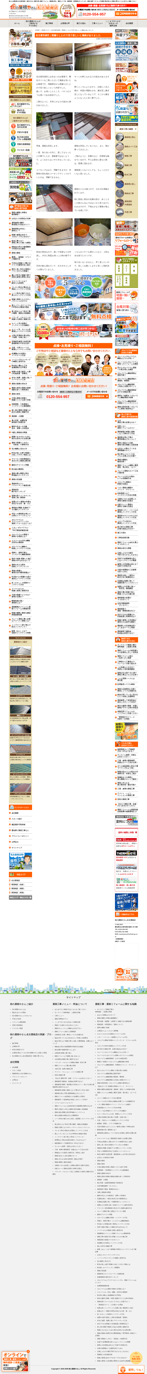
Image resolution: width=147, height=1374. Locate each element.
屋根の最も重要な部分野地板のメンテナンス (20, 474)
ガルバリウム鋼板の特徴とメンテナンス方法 (21, 547)
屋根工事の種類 (126, 129)
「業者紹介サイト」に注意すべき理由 (126, 718)
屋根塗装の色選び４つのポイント (124, 598)
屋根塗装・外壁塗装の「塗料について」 (110, 1024)
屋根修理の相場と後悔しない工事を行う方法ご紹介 (72, 1090)
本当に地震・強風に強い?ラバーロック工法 (22, 378)
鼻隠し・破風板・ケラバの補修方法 (21, 258)
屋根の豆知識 (17, 479)
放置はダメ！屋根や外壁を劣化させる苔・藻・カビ (114, 1311)
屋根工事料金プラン (61, 1019)
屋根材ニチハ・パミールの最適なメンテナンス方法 (127, 511)
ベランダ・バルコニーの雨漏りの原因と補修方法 (21, 318)
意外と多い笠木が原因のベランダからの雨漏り (21, 270)
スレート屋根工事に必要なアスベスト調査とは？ (21, 620)
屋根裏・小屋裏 (18, 416)
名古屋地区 (15, 880)
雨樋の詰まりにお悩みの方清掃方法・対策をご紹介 (127, 772)
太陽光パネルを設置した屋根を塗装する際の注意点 (72, 1165)
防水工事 (128, 175)
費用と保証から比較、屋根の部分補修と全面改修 (127, 444)
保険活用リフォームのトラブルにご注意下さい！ (113, 1301)
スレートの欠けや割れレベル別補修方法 (126, 477)
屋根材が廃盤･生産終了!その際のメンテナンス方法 (114, 1148)
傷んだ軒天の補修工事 (104, 1246)
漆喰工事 (128, 156)
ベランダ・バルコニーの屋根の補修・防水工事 (70, 1062)
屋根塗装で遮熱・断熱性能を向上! (126, 610)
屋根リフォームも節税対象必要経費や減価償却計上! (127, 810)
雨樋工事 (128, 165)
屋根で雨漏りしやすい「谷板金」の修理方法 (20, 443)
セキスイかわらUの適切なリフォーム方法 (111, 1034)
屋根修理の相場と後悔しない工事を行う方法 (126, 432)
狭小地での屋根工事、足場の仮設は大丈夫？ (112, 1049)
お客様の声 (65, 23)
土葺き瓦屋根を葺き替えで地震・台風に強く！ (21, 336)
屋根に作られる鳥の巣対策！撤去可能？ (126, 784)
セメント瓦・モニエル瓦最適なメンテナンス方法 (21, 330)
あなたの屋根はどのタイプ (106, 1015)
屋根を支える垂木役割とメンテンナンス (20, 565)
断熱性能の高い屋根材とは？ (18, 602)
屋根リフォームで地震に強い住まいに (67, 1056)
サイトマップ (17, 848)
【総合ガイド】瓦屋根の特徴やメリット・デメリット (115, 1086)
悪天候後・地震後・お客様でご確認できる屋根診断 (114, 1021)
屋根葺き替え (130, 137)
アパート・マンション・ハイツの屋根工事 (69, 1072)
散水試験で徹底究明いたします (65, 1050)
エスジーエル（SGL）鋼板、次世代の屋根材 (112, 1292)
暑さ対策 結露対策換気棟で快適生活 (19, 421)
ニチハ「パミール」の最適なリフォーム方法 (112, 1037)
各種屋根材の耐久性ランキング (107, 1277)
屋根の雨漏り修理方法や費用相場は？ (21, 571)
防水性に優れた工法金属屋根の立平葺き (19, 366)
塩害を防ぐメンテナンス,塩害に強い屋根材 (21, 496)
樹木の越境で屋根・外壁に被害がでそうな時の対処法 (127, 707)
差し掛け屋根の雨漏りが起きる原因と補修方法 (21, 411)
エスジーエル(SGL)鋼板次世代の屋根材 (21, 541)
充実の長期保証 (17, 1025)
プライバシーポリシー (20, 836)
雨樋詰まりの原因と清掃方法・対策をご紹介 (70, 1153)
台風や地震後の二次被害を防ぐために (126, 570)
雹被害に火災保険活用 (104, 1354)
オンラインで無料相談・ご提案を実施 (67, 1012)
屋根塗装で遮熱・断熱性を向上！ (108, 1189)
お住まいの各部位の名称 (21, 218)
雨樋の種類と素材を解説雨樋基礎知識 (21, 614)
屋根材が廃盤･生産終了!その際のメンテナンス (21, 508)
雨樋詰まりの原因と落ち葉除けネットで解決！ (127, 778)
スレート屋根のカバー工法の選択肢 (127, 472)
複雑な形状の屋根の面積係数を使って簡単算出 (21, 389)
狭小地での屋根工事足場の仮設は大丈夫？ (126, 528)
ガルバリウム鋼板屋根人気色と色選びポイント (126, 385)
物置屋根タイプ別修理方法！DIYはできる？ (126, 750)
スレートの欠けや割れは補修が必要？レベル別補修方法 (116, 1101)
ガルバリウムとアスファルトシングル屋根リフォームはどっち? (22, 521)
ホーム (17, 23)
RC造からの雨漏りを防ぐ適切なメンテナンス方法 (21, 577)
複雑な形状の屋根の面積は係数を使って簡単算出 (113, 1176)
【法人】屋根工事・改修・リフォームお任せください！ (73, 1078)
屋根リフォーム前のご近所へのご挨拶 (125, 657)
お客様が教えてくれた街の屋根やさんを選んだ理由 (29, 1053)
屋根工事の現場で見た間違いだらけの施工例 (126, 593)
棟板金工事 (129, 193)
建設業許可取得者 (18, 824)
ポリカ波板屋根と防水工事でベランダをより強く (127, 767)
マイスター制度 (17, 1028)
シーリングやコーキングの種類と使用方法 (21, 360)
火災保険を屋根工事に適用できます (67, 1059)
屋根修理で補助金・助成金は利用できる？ (126, 632)
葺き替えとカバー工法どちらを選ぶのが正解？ (126, 455)
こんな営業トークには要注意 (126, 679)
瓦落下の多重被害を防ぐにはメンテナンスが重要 (126, 559)
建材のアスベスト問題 (20, 465)
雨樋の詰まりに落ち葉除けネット (66, 1156)
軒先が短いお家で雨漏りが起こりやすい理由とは (21, 454)
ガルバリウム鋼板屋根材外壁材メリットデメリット (127, 402)
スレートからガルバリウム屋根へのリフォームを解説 (127, 363)
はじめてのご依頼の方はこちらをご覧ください (70, 1009)
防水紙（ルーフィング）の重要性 (108, 1267)
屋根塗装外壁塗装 (128, 203)
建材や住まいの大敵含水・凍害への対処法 (20, 427)
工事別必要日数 (123, 538)
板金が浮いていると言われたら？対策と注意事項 (127, 695)
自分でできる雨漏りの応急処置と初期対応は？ (126, 615)
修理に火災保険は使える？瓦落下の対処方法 (127, 565)
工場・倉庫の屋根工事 (126, 789)
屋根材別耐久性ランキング (18, 490)
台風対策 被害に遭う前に (63, 1053)
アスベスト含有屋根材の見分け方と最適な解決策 (21, 460)
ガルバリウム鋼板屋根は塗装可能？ (126, 374)
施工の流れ (81, 23)
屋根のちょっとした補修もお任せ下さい (68, 1028)
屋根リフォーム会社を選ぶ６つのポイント (127, 543)
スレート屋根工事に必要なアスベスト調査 (111, 1211)
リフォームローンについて (64, 1103)
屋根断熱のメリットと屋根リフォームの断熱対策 (21, 608)
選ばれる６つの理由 (19, 1012)
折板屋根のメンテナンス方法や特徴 (109, 1108)
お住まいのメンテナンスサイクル (108, 1255)
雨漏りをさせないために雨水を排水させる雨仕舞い (114, 1330)
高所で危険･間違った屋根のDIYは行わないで (112, 1227)
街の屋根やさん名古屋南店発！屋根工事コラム (28, 1056)
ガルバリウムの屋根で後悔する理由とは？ (20, 535)
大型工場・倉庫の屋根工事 (64, 1069)
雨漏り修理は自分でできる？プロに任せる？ (21, 236)
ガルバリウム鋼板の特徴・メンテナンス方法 (112, 1217)
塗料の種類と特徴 (126, 832)
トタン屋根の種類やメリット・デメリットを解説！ (114, 1104)
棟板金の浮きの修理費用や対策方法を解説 (21, 248)
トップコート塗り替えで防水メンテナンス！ (21, 626)
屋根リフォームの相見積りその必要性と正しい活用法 (127, 651)
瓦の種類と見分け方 (19, 449)
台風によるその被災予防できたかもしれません (127, 554)
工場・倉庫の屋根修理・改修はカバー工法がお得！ (127, 761)
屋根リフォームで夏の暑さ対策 (65, 1065)
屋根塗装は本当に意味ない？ (18, 229)
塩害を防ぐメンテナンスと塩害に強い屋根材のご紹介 (115, 1308)
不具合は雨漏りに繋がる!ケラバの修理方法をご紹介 (114, 1142)
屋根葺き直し (130, 184)
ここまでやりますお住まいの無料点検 (113, 23)
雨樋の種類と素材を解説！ (64, 1162)
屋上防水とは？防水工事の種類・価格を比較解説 (21, 312)
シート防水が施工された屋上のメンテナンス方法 (21, 294)
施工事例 (49, 23)
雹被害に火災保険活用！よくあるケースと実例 (126, 626)
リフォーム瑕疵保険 (19, 1022)
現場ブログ (45, 30)
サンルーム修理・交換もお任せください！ (126, 756)
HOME (37, 30)
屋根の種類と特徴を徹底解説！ (19, 213)
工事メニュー (97, 23)
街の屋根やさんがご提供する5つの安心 (33, 23)
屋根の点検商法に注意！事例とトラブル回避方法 (126, 690)
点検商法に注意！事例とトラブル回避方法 (69, 1035)
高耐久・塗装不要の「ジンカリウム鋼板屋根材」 (113, 1221)
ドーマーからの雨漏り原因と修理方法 (20, 590)
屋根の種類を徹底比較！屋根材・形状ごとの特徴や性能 (116, 1089)
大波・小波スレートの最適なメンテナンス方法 (21, 348)
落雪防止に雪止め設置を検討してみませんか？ (70, 1140)
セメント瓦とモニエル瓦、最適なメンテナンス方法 (114, 1114)
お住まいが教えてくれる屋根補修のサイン (126, 449)
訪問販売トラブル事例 (126, 684)
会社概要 (129, 23)
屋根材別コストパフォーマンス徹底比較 (21, 484)
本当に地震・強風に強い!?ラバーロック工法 (112, 1320)
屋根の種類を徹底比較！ (122, 460)
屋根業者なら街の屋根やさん (22, 1073)
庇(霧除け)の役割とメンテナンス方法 (19, 354)
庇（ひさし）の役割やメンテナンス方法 (21, 583)
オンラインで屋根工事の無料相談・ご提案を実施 (126, 646)
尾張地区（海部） (18, 888)
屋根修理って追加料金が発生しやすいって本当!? (126, 701)
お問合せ (15, 842)
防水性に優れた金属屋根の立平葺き (109, 1295)
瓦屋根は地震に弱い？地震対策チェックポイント (127, 582)
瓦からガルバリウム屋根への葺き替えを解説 (126, 368)
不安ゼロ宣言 (16, 1019)
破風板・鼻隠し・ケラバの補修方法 (109, 1123)
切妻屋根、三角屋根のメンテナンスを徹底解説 (21, 405)
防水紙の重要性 (18, 469)
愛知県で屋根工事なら (20, 830)
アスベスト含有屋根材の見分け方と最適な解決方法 (114, 1208)
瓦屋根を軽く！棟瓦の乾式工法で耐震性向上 (112, 1198)
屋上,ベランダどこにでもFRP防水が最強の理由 (21, 306)
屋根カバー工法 (131, 147)
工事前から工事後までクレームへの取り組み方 (126, 662)
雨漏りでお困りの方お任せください (67, 1025)
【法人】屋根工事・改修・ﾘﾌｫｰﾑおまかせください (127, 805)
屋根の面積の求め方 (19, 384)
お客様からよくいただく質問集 (107, 1031)
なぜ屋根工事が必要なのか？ (126, 421)
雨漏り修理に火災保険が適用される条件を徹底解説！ (115, 1361)
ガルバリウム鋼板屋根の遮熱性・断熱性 (126, 380)
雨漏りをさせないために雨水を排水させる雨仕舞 (21, 437)
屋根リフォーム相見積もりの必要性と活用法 (70, 1096)
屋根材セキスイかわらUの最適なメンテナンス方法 (127, 516)
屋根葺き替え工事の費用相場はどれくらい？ (126, 438)
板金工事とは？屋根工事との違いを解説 (21, 242)
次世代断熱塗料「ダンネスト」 (123, 604)
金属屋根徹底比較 (103, 1286)
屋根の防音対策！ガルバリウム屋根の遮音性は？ (127, 408)
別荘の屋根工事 (123, 799)
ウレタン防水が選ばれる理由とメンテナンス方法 (21, 288)
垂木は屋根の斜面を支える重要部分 (67, 1115)
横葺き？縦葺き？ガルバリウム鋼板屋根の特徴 (127, 396)
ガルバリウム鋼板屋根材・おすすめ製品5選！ (112, 1058)
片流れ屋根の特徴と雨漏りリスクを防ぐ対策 (21, 399)
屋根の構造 (16, 253)
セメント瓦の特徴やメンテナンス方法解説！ (21, 324)
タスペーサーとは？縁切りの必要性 (19, 282)
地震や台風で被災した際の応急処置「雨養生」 (21, 372)
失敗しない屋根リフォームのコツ (126, 427)
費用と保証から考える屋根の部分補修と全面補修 (71, 1109)
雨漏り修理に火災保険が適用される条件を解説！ (126, 621)
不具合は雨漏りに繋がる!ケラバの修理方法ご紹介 (21, 264)
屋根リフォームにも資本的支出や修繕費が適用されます (73, 1106)
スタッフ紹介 (17, 819)
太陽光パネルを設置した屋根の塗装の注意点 (126, 500)
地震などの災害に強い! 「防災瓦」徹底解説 (126, 587)
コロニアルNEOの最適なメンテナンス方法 (126, 522)
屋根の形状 (16, 394)
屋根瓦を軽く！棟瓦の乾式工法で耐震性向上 (126, 576)
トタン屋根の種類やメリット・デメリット (126, 488)
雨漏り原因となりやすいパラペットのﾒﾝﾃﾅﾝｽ (21, 300)
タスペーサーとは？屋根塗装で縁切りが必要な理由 (114, 1138)
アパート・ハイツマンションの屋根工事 (126, 794)
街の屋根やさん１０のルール (22, 1016)
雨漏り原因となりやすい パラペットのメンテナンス (72, 1127)
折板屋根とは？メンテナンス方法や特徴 (126, 494)
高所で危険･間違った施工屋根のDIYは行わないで (21, 559)
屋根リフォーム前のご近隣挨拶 (65, 1031)
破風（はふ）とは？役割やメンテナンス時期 (21, 632)
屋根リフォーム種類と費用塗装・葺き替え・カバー (127, 466)
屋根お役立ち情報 (124, 548)
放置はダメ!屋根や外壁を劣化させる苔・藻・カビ (21, 502)
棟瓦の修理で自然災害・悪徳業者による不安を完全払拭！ (116, 1154)
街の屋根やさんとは (19, 1009)
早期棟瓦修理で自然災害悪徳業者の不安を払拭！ (21, 342)
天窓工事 (128, 212)
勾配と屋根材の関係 (19, 432)
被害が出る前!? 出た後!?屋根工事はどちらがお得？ (127, 674)
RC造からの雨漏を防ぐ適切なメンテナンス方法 (113, 1224)
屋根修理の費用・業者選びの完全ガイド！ (21, 223)
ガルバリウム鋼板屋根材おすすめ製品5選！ (126, 391)
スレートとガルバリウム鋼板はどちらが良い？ (126, 357)
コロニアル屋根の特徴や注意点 (124, 483)
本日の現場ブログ (18, 1049)
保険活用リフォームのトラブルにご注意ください (127, 712)
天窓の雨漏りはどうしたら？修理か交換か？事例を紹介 (116, 1126)
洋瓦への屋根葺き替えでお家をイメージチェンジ (21, 514)
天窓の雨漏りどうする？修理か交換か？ (21, 596)
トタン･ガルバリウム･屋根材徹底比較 (20, 529)
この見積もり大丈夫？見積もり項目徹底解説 (126, 668)
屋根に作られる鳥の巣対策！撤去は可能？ (69, 1159)
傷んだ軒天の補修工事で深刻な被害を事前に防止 (21, 276)
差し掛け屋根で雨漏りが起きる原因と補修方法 (113, 1327)
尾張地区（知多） (18, 884)
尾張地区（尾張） (18, 892)
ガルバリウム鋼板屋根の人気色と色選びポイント (113, 1080)
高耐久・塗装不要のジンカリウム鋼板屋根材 (21, 553)
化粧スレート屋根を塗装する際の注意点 (125, 505)
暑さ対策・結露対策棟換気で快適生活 (110, 1183)
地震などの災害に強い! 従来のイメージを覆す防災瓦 (115, 1205)
